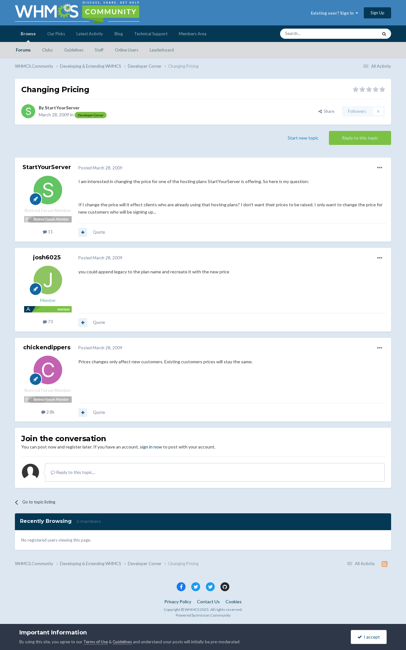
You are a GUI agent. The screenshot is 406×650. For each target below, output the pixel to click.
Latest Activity (89, 33)
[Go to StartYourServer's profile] (28, 111)
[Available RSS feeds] (384, 563)
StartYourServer (62, 107)
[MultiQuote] (82, 232)
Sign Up (377, 12)
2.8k (50, 411)
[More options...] (379, 168)
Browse (28, 33)
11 (50, 231)
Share (328, 111)
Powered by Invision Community (203, 615)
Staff (99, 49)
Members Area (192, 33)
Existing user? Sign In (333, 13)
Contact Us (208, 601)
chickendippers (46, 347)
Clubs (47, 49)
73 (50, 321)
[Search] (384, 34)
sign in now (151, 446)
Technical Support (150, 33)
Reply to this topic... (75, 472)
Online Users (126, 49)
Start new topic (303, 137)
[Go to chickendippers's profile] (48, 370)
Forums (23, 49)
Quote (99, 232)
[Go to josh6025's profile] (48, 280)
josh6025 (47, 257)
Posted (100, 167)
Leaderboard (162, 49)
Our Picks (56, 33)
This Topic (360, 33)
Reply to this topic (360, 137)
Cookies (234, 601)
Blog (119, 33)
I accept (371, 637)
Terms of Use (95, 641)
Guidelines (73, 49)
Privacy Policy (177, 601)
